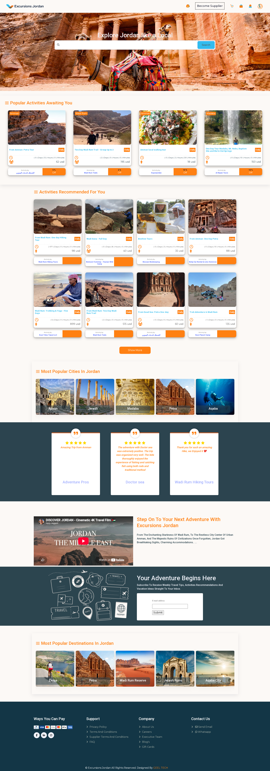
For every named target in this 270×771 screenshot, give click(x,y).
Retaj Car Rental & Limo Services (203, 262)
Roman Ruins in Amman (214, 680)
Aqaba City (173, 680)
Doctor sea (135, 482)
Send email (205, 726)
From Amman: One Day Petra (204, 239)
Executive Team (152, 736)
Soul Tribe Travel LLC (48, 335)
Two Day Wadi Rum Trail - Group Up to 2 (28, 150)
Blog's (146, 741)
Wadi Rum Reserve (93, 680)
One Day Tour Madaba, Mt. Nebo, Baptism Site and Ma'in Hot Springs (160, 149)
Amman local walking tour (87, 150)
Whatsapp (204, 731)
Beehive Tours (145, 239)
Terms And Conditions (103, 731)
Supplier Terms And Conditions (109, 736)
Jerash (53, 408)
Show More (135, 350)
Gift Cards (148, 746)
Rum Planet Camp (202, 335)
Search (206, 44)
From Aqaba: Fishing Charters (220, 150)
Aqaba (173, 408)
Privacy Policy (98, 726)
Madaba (93, 408)
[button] (241, 6)
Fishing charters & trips (222, 173)
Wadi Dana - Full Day (97, 239)
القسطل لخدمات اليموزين (151, 335)
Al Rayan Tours (156, 173)
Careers (147, 731)
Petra (133, 408)
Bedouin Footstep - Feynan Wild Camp (99, 263)
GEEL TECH (160, 767)
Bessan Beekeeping (151, 262)
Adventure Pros (76, 482)
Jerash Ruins (133, 680)
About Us (148, 726)
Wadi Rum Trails (25, 173)
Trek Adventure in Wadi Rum (204, 312)
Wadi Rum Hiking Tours (48, 262)
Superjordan (90, 173)
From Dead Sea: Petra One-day (153, 312)
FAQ (92, 741)
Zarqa (213, 408)
